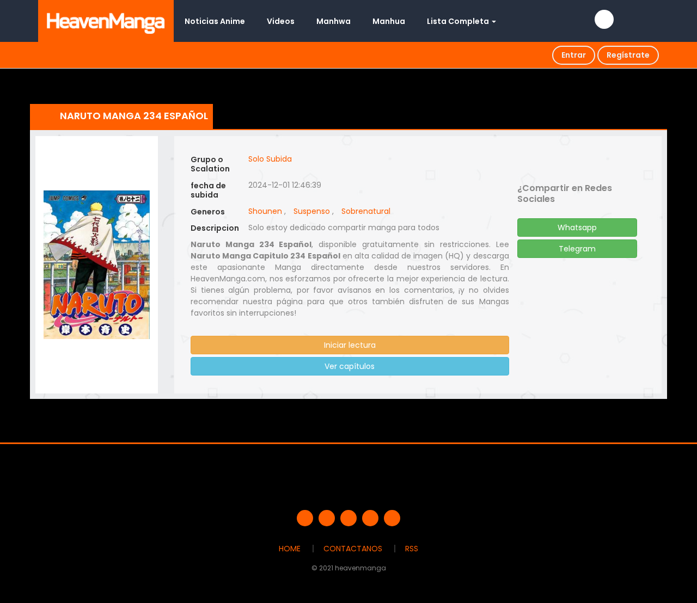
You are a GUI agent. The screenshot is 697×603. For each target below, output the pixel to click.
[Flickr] (370, 518)
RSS (411, 548)
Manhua (388, 21)
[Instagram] (392, 518)
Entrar (573, 55)
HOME (290, 548)
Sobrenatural (365, 211)
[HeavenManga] (106, 20)
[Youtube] (348, 518)
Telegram (577, 248)
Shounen (265, 211)
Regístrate (628, 55)
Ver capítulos (350, 366)
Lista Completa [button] (459, 21)
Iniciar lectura (350, 345)
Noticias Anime (215, 21)
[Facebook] (305, 518)
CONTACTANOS (352, 548)
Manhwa (333, 21)
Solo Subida (270, 158)
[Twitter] (327, 518)
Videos (281, 21)
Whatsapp (577, 227)
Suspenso (312, 211)
